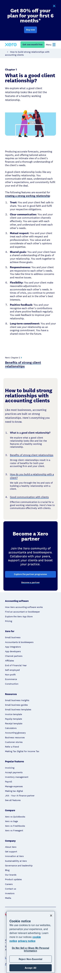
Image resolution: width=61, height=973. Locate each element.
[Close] (51, 915)
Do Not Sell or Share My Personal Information (30, 949)
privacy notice (26, 941)
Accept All (30, 967)
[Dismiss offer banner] (54, 6)
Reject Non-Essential (30, 959)
